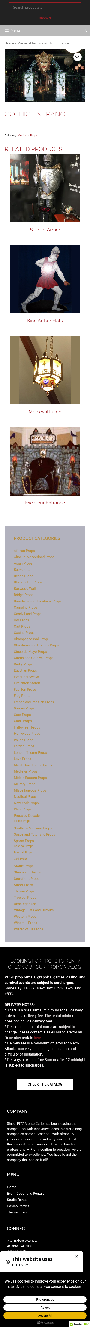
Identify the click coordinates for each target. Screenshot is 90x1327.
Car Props (21, 620)
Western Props (25, 916)
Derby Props (23, 664)
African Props (24, 551)
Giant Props (23, 721)
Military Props (24, 784)
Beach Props (23, 576)
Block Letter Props (28, 582)
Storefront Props (26, 879)
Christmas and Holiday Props (36, 645)
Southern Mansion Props (33, 828)
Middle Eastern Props (30, 778)
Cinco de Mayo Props (30, 652)
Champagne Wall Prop (31, 639)
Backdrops (22, 570)
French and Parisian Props (34, 702)
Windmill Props (25, 923)
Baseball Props (23, 846)
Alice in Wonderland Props (34, 557)
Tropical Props (25, 897)
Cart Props (22, 626)
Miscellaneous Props (30, 790)
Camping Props (25, 607)
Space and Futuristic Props (34, 834)
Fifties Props (22, 821)
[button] (77, 57)
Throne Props (24, 891)
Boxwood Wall (25, 589)
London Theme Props (30, 753)
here (37, 1038)
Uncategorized (25, 904)
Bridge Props (23, 595)
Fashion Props (25, 689)
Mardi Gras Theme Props (33, 765)
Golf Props (21, 858)
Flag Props (22, 696)
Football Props (23, 852)
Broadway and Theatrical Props (38, 601)
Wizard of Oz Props (28, 929)
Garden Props (24, 708)
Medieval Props (29, 43)
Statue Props (24, 866)
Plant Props (23, 809)
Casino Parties (18, 1206)
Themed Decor (18, 1212)
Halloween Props (27, 727)
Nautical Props (25, 797)
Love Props (22, 759)
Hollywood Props (27, 733)
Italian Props (23, 740)
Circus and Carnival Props (34, 658)
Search (45, 17)
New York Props (26, 803)
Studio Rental (17, 1200)
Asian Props (23, 563)
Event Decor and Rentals (26, 1193)
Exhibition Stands (27, 683)
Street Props (23, 885)
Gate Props (22, 715)
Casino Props (24, 633)
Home (9, 43)
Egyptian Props (25, 670)
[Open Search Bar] (85, 30)
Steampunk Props (27, 872)
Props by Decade (27, 816)
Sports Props (24, 841)
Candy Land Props (28, 614)
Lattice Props (24, 746)
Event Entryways (26, 677)
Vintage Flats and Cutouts (34, 910)
